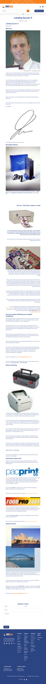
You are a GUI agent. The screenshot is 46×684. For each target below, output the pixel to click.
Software (19, 650)
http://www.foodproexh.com (32, 521)
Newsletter (17, 2)
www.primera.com (10, 307)
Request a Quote (39, 10)
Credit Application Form (33, 650)
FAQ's (25, 660)
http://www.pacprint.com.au (31, 493)
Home (18, 636)
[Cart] (43, 6)
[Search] (28, 11)
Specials (19, 652)
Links (25, 654)
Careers (27, 2)
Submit (6, 627)
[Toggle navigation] (23, 14)
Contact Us (33, 2)
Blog (12, 2)
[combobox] (14, 11)
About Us (22, 2)
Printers (18, 641)
